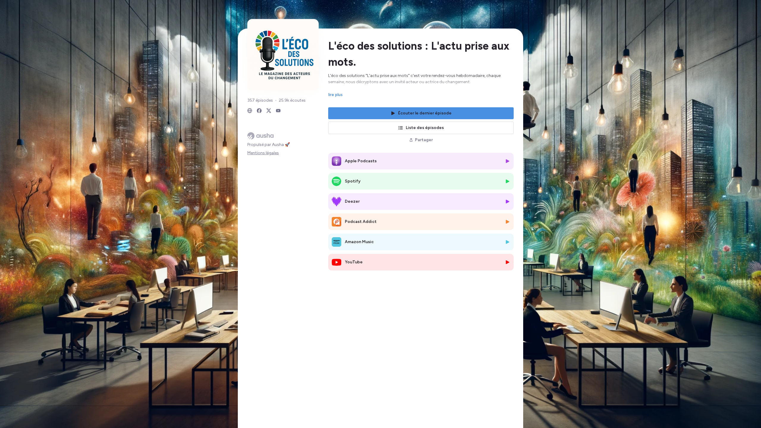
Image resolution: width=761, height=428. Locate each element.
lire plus (335, 94)
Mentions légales (263, 152)
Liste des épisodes (425, 127)
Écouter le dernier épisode (425, 113)
